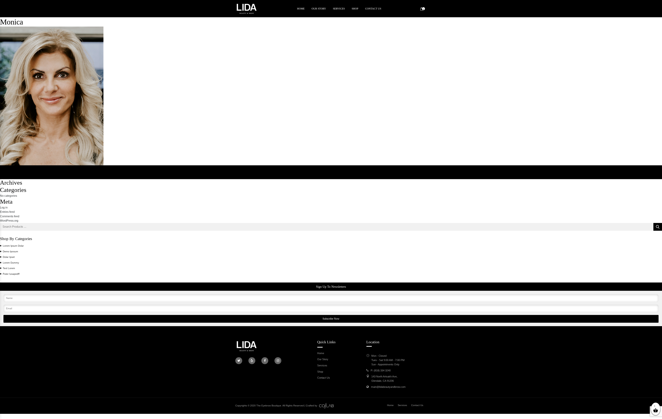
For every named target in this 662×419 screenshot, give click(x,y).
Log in (4, 207)
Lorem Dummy (11, 262)
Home (301, 8)
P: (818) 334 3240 (381, 370)
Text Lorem (9, 268)
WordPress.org (9, 220)
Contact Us (373, 8)
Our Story (319, 8)
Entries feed (7, 211)
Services (339, 8)
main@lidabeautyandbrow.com (388, 386)
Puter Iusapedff (11, 273)
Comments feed (9, 216)
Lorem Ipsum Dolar (13, 245)
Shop (355, 8)
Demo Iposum (10, 251)
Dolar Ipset (9, 257)
